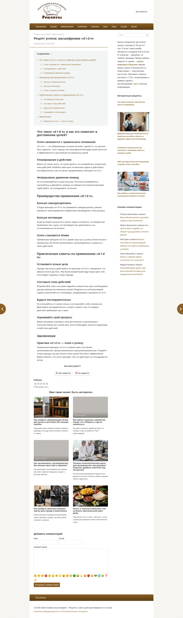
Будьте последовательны (54, 108)
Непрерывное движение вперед (57, 73)
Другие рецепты (58, 34)
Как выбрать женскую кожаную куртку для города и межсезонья (50, 510)
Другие (134, 26)
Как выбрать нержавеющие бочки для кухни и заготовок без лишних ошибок (51, 422)
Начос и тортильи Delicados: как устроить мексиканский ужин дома (89, 511)
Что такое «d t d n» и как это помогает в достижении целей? (67, 60)
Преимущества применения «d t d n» (56, 77)
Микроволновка (67, 26)
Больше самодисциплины (55, 82)
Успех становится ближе (54, 90)
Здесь (136, 84)
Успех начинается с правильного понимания (62, 64)
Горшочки (95, 26)
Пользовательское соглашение (75, 611)
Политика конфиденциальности (47, 611)
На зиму (124, 26)
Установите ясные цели (54, 99)
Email (61, 538)
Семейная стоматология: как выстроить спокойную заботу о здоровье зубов (130, 150)
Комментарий (40, 547)
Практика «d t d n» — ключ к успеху (58, 121)
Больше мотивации (52, 86)
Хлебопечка (82, 26)
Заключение (45, 117)
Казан (114, 26)
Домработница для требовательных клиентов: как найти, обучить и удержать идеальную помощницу (132, 136)
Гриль (105, 26)
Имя (36, 538)
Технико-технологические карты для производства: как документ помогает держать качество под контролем (89, 466)
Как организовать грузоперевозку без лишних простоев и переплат (51, 464)
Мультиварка (41, 26)
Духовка (53, 26)
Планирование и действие (55, 69)
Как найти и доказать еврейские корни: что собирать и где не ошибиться (89, 422)
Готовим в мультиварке (42, 34)
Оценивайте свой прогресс (55, 112)
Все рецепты (141, 12)
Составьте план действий (54, 104)
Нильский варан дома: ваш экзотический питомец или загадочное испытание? (133, 271)
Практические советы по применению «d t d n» (61, 95)
